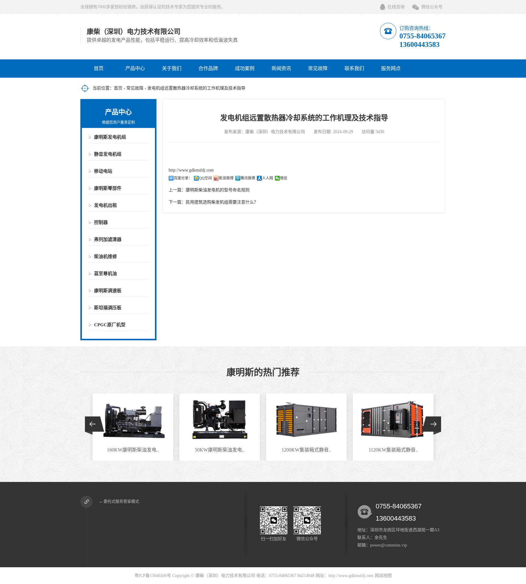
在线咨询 (396, 7)
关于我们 (171, 68)
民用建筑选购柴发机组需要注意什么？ (222, 202)
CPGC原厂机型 (109, 324)
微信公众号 (432, 7)
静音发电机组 (107, 154)
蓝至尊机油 (105, 273)
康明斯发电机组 (110, 137)
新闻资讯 (281, 68)
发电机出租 (105, 205)
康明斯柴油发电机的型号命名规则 (218, 190)
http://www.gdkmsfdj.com (191, 170)
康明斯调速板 (107, 290)
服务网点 (391, 68)
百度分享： (183, 178)
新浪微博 (226, 178)
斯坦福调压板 (107, 307)
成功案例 (244, 68)
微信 (283, 178)
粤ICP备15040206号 (153, 575)
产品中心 (135, 68)
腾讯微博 (247, 178)
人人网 (267, 178)
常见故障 (318, 68)
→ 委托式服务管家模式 (119, 501)
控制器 (101, 222)
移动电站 (103, 171)
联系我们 (354, 68)
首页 (98, 68)
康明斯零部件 (107, 188)
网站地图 (383, 575)
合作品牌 (208, 68)
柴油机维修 (105, 256)
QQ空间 (205, 178)
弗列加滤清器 (107, 239)
